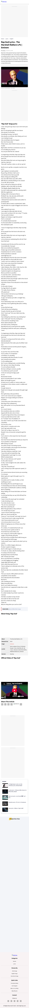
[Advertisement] (14, 21)
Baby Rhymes (14, 991)
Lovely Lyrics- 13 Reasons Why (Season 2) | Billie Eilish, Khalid (18, 790)
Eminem (12, 644)
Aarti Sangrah (14, 985)
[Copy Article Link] (21, 708)
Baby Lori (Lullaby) (14, 988)
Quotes (14, 961)
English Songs (14, 973)
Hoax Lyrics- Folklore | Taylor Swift (16, 808)
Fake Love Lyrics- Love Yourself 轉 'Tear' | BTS (17, 796)
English (11, 38)
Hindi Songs (14, 971)
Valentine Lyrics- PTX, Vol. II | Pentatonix (17, 802)
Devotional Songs (14, 976)
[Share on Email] (11, 708)
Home (2, 38)
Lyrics (7, 38)
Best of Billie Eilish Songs (15, 609)
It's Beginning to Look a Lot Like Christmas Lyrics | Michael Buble (15, 784)
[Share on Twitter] (8, 708)
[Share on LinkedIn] (5, 708)
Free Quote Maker (14, 983)
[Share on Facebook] (2, 708)
